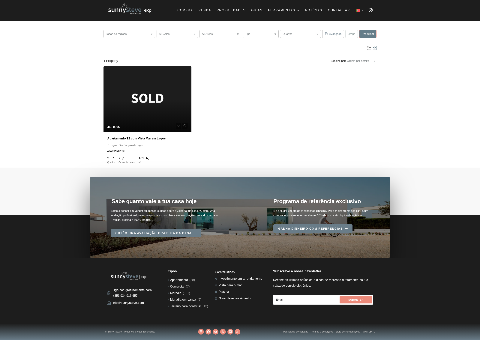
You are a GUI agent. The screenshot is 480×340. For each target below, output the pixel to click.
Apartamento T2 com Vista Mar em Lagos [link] (136, 138)
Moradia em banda (183, 299)
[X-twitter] (223, 332)
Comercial (177, 286)
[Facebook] (208, 332)
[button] (369, 48)
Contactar (339, 10)
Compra (185, 10)
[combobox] (129, 34)
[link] (147, 99)
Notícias (313, 10)
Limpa (351, 33)
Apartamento (179, 280)
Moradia (175, 293)
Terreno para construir (185, 306)
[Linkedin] (230, 332)
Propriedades (231, 10)
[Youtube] (215, 332)
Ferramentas (281, 10)
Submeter (356, 299)
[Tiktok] (237, 332)
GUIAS (256, 10)
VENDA (205, 10)
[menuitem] (371, 10)
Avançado (334, 33)
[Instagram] (201, 332)
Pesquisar (368, 33)
